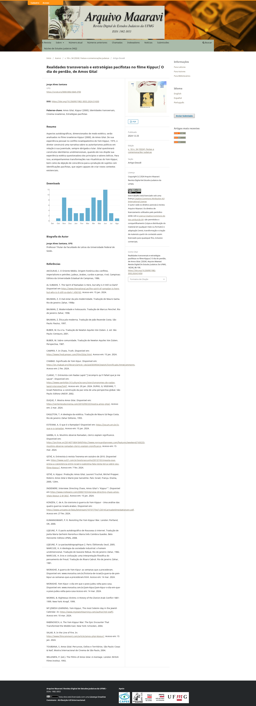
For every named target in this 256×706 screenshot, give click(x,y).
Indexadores (133, 42)
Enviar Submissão (184, 116)
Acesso (46, 2)
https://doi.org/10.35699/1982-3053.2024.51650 (75, 101)
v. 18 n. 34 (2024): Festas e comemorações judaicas (87, 58)
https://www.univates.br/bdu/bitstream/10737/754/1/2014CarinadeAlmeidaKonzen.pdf (90, 509)
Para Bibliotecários (182, 76)
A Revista (46, 42)
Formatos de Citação (139, 279)
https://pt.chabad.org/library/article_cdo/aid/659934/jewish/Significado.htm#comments (91, 364)
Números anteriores (97, 42)
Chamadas (117, 42)
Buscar (208, 42)
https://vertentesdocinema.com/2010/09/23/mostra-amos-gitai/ (78, 404)
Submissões (163, 42)
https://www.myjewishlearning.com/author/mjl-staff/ (86, 611)
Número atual (76, 42)
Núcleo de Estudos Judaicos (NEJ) (60, 48)
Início (49, 58)
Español (178, 98)
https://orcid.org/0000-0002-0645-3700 (64, 92)
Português (179, 102)
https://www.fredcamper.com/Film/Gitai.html (69, 354)
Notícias (148, 42)
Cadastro (35, 2)
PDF (134, 121)
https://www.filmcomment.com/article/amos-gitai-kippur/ (75, 636)
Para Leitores (179, 67)
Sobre (59, 42)
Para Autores (179, 71)
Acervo (58, 58)
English (177, 93)
